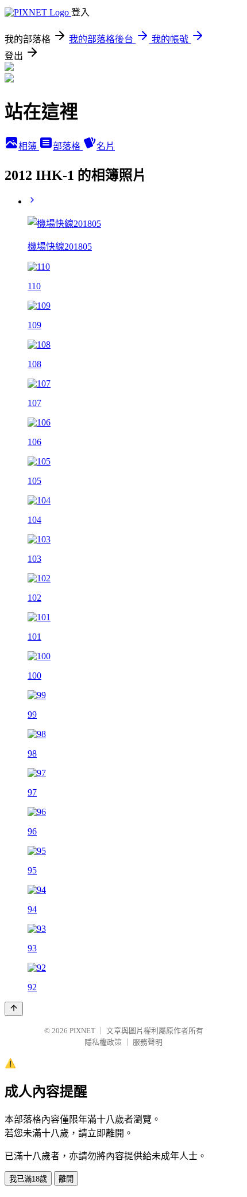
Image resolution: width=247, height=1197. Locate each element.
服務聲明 (148, 1042)
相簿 (28, 146)
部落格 (68, 146)
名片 (106, 146)
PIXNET (82, 1030)
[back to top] (14, 1009)
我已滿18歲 (28, 1179)
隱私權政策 (103, 1042)
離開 (66, 1179)
